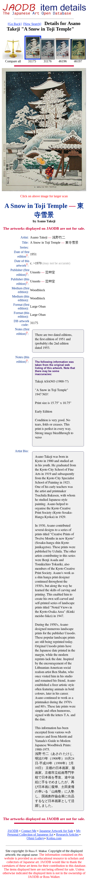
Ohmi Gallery (35, 838)
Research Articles (67, 834)
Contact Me (28, 831)
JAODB (13, 831)
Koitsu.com (53, 838)
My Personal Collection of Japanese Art (44, 832)
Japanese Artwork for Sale (56, 831)
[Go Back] (14, 24)
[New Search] (32, 24)
